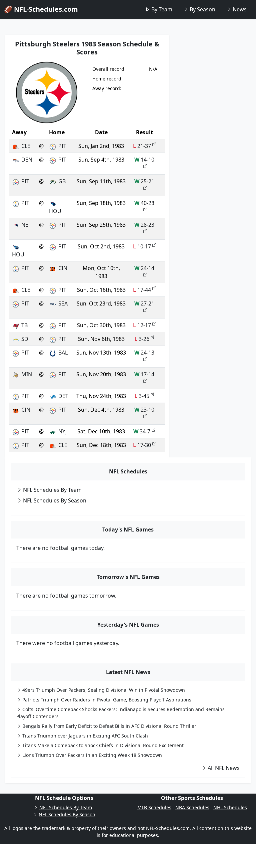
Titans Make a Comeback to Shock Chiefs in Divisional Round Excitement (103, 745)
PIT (62, 146)
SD (24, 339)
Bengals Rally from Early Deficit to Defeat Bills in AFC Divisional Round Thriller (109, 726)
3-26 (141, 339)
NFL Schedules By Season (54, 500)
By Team (161, 9)
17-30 (142, 445)
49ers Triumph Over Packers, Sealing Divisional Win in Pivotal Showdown (103, 690)
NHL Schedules (230, 807)
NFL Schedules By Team (52, 489)
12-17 (142, 325)
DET (63, 396)
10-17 (142, 246)
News (240, 9)
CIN (62, 268)
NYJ (62, 431)
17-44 (142, 289)
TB (24, 325)
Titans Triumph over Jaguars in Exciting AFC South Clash (85, 735)
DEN (26, 159)
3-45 (141, 396)
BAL (63, 352)
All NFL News (224, 768)
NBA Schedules (192, 807)
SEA (63, 303)
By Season (202, 9)
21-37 (142, 146)
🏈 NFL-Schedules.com (41, 9)
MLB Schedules (154, 807)
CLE (25, 146)
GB (62, 181)
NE (24, 224)
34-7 (141, 431)
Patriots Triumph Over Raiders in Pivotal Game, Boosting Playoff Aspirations (106, 699)
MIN (26, 374)
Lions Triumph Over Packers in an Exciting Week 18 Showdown (92, 755)
